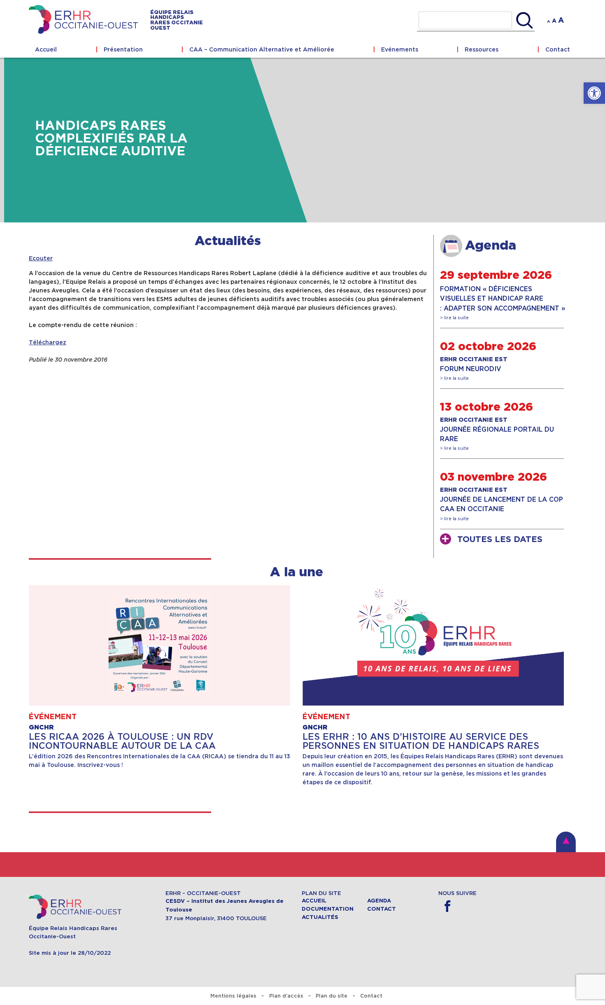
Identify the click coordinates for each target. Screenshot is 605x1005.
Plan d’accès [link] (286, 995)
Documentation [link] (328, 909)
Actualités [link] (228, 241)
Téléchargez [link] (47, 342)
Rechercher (524, 21)
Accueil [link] (46, 49)
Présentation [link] (123, 49)
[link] (594, 93)
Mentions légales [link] (233, 995)
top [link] (566, 842)
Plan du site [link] (331, 995)
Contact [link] (557, 49)
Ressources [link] (481, 49)
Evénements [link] (399, 49)
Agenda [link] (379, 901)
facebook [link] (447, 906)
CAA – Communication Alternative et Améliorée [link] (261, 49)
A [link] (548, 21)
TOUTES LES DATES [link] (499, 539)
